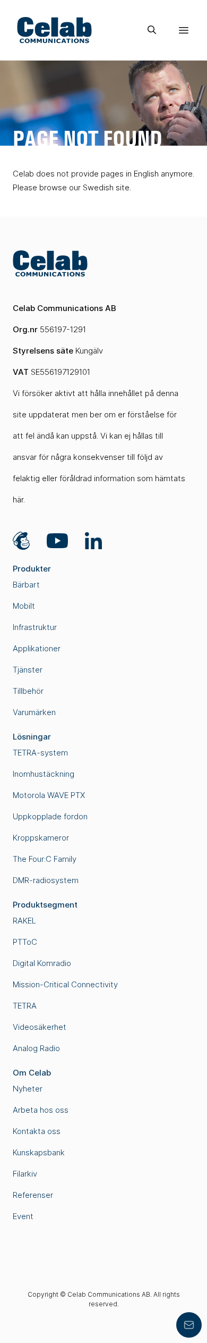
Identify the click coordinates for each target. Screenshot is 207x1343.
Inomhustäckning (43, 774)
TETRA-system (40, 753)
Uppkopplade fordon (50, 816)
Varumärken (34, 712)
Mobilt (24, 606)
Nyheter (27, 1089)
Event (23, 1216)
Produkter (32, 569)
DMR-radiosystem (46, 880)
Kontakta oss (37, 1131)
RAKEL (24, 921)
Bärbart (26, 585)
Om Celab (32, 1073)
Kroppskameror (41, 838)
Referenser (33, 1195)
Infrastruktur (35, 627)
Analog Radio (36, 1048)
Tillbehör (28, 691)
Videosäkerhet (39, 1027)
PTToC (25, 942)
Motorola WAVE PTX (49, 795)
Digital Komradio (42, 963)
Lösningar (32, 737)
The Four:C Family (44, 859)
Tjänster (27, 670)
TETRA (25, 1006)
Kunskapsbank (39, 1152)
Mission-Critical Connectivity (65, 984)
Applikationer (37, 648)
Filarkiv (25, 1174)
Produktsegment (45, 905)
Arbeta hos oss (40, 1110)
